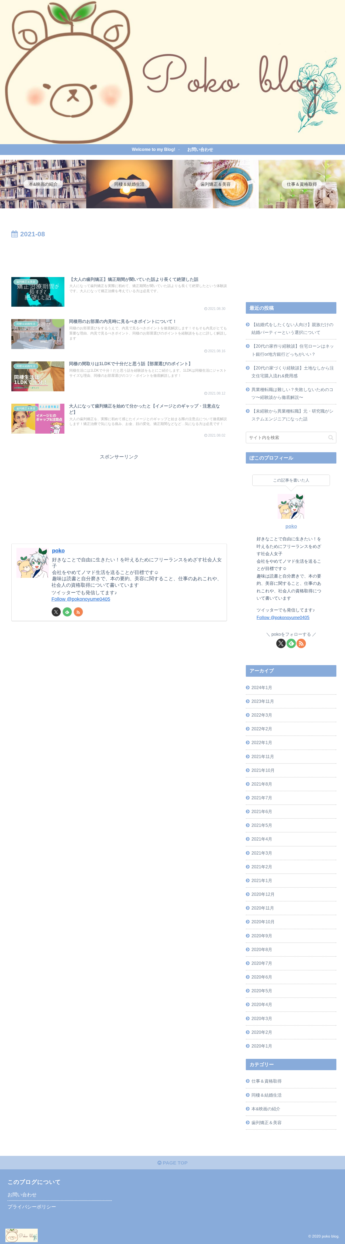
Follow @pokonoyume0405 (80, 599)
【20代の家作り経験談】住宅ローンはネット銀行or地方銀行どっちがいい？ (292, 350)
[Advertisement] (119, 255)
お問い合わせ (22, 1194)
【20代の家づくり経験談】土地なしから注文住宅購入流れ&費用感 (292, 371)
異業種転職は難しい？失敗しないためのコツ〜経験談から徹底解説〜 (292, 393)
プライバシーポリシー (32, 1207)
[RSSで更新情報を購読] (78, 612)
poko (58, 551)
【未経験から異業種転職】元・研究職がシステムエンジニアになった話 (292, 415)
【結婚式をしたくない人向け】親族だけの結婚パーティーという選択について (292, 328)
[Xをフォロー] (56, 612)
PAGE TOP (174, 1163)
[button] (331, 437)
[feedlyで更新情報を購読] (67, 612)
